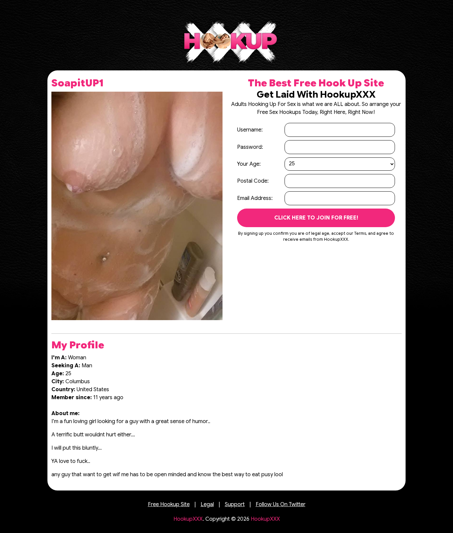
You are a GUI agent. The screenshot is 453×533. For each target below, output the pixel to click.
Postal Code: (253, 181)
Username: (250, 130)
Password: (250, 147)
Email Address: (255, 198)
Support (235, 504)
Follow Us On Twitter (280, 504)
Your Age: (249, 164)
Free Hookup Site (169, 504)
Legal (207, 504)
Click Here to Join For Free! (316, 218)
